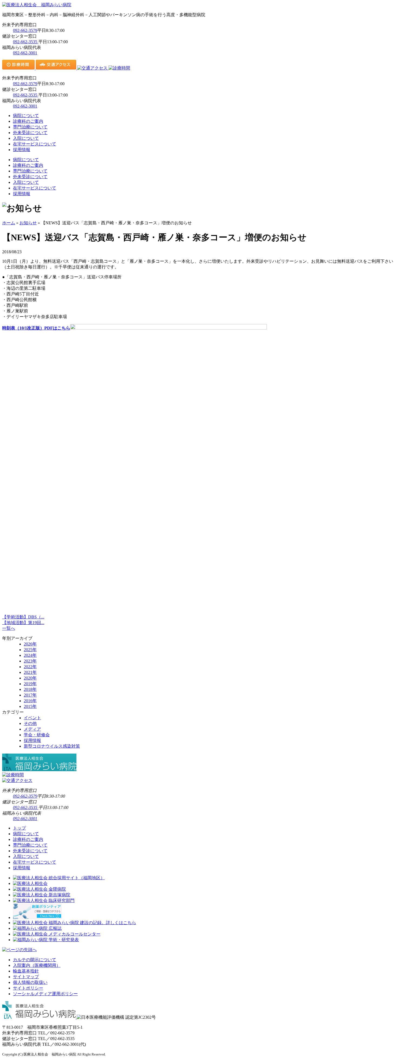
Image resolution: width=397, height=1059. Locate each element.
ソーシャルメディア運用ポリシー (45, 993)
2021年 (30, 672)
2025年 (30, 649)
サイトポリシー (28, 988)
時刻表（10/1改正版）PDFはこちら (36, 328)
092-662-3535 (25, 41)
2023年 (30, 661)
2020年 (30, 678)
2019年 (30, 683)
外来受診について (30, 132)
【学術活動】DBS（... (23, 617)
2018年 (30, 689)
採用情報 (21, 149)
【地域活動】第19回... (23, 622)
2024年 (30, 655)
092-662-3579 (25, 30)
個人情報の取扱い (30, 982)
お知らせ (28, 223)
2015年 (30, 706)
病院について (26, 115)
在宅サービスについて (34, 144)
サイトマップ (26, 976)
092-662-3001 (25, 53)
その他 (30, 723)
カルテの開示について (34, 959)
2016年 (30, 700)
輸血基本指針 (26, 971)
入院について (26, 138)
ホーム (8, 223)
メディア (32, 729)
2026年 (30, 644)
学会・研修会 (37, 734)
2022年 (30, 666)
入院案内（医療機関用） (36, 965)
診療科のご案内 (28, 121)
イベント (32, 717)
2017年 (30, 695)
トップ (19, 828)
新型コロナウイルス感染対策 (52, 746)
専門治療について (30, 127)
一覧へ (8, 628)
